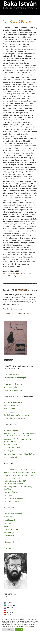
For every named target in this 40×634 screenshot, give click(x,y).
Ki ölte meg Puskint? (11, 374)
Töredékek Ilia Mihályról (12, 501)
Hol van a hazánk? (20, 469)
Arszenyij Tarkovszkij (11, 406)
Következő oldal (23, 314)
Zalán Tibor (8, 495)
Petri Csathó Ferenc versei (12, 309)
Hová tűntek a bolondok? (13, 514)
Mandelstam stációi (11, 387)
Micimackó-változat (11, 529)
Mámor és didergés (19, 454)
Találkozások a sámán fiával (14, 418)
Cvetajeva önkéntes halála (13, 390)
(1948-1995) (8, 597)
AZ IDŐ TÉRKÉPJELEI (19, 290)
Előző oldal (9, 314)
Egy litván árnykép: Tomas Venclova (17, 415)
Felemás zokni (9, 536)
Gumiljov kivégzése (11, 381)
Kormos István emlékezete (13, 498)
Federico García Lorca (12, 448)
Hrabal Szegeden (10, 444)
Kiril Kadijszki (9, 451)
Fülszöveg (7, 548)
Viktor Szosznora (10, 409)
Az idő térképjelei (10, 457)
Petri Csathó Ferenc (11, 492)
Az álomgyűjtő (9, 533)
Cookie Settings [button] (8, 629)
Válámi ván (8, 517)
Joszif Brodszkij (9, 412)
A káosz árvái (9, 542)
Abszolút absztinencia (12, 539)
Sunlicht (7, 526)
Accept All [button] (19, 629)
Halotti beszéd (9, 520)
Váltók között (8, 523)
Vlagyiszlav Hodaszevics (13, 402)
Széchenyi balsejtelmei (12, 430)
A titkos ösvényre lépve (19, 472)
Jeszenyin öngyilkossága (13, 384)
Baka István (20, 3)
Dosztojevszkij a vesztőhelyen (15, 378)
